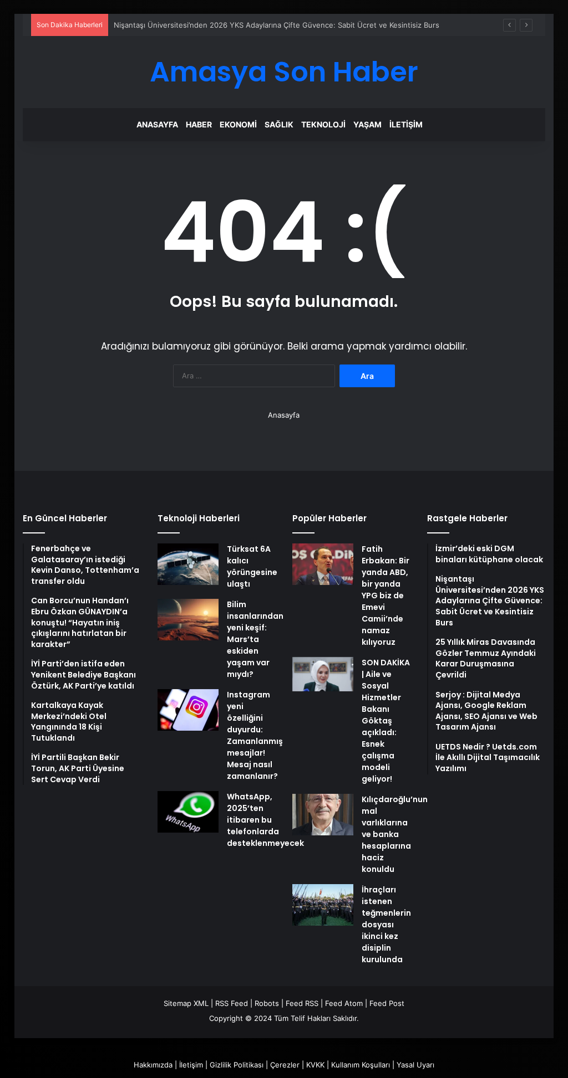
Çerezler (285, 1064)
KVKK (315, 1064)
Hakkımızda (153, 1064)
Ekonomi (238, 124)
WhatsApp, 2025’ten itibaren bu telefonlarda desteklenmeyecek (265, 820)
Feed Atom (344, 1003)
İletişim (406, 124)
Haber (199, 124)
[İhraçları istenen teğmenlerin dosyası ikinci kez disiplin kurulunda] (322, 905)
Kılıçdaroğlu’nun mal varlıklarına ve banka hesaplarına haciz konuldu (395, 834)
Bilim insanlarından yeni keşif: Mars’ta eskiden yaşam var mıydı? (255, 639)
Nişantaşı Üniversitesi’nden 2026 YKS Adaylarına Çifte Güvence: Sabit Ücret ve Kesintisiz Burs (276, 24)
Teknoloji (323, 124)
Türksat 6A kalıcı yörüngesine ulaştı (252, 566)
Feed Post (386, 1003)
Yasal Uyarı (415, 1064)
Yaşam (367, 124)
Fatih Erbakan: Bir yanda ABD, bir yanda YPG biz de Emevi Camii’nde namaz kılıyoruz (385, 595)
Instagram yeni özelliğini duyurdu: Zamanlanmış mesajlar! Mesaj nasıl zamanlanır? (255, 735)
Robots (267, 1003)
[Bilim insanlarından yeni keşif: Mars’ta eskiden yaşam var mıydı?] (188, 619)
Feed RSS (302, 1003)
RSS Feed (231, 1003)
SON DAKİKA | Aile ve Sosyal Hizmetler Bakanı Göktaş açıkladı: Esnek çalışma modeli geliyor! (386, 720)
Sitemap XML (186, 1003)
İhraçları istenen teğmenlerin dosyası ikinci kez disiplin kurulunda (386, 924)
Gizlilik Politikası (236, 1064)
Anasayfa (157, 124)
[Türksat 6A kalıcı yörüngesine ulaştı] (188, 564)
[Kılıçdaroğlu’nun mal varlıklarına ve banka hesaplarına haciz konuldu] (322, 814)
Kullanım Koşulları (360, 1064)
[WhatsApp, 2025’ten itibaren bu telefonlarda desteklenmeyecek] (188, 812)
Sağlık (279, 124)
